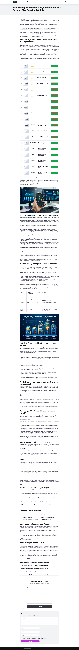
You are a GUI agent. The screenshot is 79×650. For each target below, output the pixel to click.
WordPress (25, 648)
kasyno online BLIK (31, 349)
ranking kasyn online (26, 177)
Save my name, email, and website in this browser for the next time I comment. (34, 638)
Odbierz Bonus (54, 65)
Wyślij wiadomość (39, 606)
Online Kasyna (29, 1)
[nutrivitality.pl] (15, 1)
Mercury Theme (29, 648)
